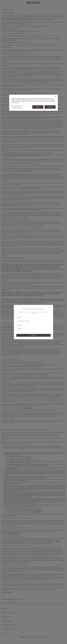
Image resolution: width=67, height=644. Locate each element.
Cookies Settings (17, 106)
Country (18, 317)
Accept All (50, 106)
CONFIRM (33, 335)
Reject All (37, 106)
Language (19, 325)
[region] (33, 102)
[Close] (50, 307)
